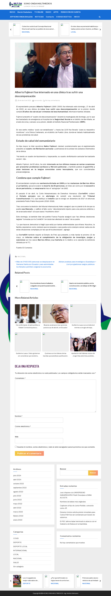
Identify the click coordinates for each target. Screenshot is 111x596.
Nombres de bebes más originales (73, 502)
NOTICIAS (39, 17)
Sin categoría (18, 567)
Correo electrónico (23, 426)
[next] (100, 29)
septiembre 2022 (20, 488)
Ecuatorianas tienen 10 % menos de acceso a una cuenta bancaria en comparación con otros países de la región (94, 579)
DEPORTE (17, 542)
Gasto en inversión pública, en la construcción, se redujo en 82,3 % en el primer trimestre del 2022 (82, 284)
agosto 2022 (18, 492)
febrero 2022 (18, 516)
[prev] (11, 29)
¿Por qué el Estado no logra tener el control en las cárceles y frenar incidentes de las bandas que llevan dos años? (30, 579)
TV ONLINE (38, 12)
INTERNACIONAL (20, 551)
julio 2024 (17, 476)
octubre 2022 (18, 484)
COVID (16, 538)
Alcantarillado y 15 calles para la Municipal (86, 28)
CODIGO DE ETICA (64, 17)
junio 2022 (17, 500)
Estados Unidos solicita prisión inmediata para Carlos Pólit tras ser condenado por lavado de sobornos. (77, 514)
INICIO (12, 12)
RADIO (48, 12)
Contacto (50, 17)
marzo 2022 (18, 512)
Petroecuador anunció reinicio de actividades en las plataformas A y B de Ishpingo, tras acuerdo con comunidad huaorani (62, 579)
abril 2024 (17, 480)
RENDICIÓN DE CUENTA (71, 12)
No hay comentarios (52, 100)
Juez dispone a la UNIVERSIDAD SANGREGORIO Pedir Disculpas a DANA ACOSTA (76, 495)
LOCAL (27, 32)
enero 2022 (17, 520)
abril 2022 (17, 508)
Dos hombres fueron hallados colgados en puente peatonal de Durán (42, 284)
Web (16, 437)
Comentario (20, 378)
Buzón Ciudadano (24, 12)
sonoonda (38, 100)
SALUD (16, 563)
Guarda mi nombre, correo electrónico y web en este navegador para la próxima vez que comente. (56, 447)
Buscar (63, 469)
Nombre (18, 416)
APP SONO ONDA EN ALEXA (21, 17)
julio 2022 (17, 496)
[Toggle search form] (100, 17)
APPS (55, 12)
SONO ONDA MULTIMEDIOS (38, 3)
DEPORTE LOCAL (20, 546)
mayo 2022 (17, 504)
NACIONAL (22, 256)
